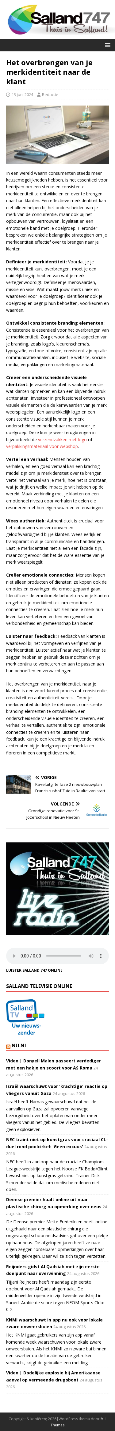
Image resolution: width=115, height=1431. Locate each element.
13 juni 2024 (22, 94)
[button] (106, 44)
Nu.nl (19, 1045)
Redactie (50, 94)
